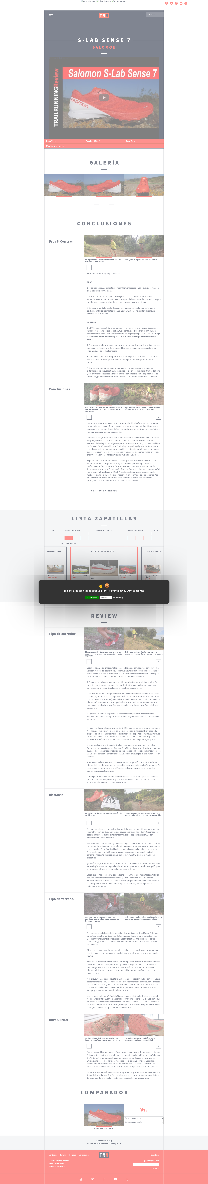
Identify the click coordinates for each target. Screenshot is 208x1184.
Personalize (106, 597)
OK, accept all (92, 597)
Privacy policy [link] (118, 598)
